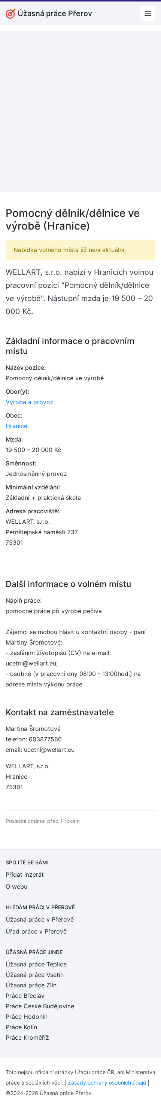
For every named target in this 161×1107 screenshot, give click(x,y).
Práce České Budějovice (40, 1006)
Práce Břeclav (25, 995)
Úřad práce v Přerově (36, 931)
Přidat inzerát (25, 874)
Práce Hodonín (27, 1016)
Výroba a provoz (30, 402)
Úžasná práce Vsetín (35, 974)
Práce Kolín (21, 1027)
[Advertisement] (80, 111)
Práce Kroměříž (27, 1037)
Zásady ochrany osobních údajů (107, 1082)
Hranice (16, 426)
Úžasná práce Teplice (36, 964)
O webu (16, 886)
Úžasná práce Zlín (31, 985)
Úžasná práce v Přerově (40, 919)
